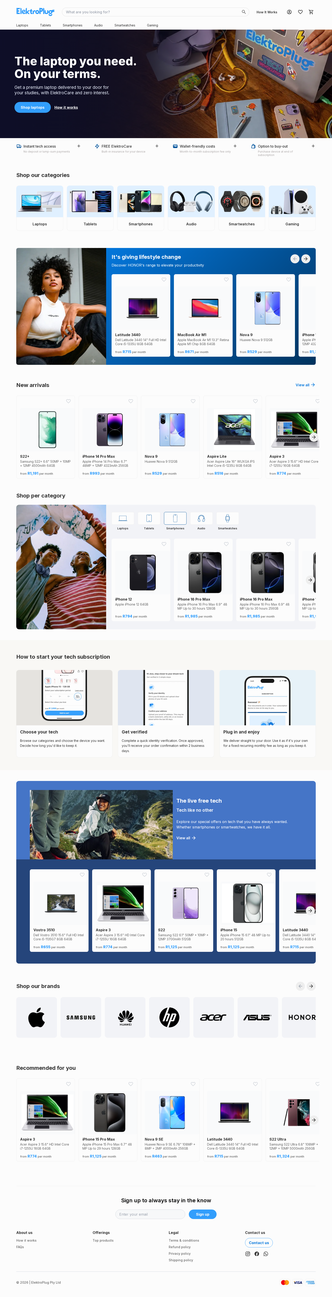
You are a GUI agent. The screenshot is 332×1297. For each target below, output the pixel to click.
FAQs (20, 1247)
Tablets (45, 25)
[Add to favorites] (164, 279)
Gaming (152, 25)
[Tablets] (149, 518)
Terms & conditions (184, 1240)
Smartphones (72, 25)
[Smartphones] (175, 518)
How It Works (267, 12)
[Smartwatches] (227, 518)
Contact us (259, 1242)
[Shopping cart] (311, 12)
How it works (66, 107)
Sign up (202, 1214)
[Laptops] (123, 518)
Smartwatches (125, 25)
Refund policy (180, 1247)
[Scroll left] (294, 258)
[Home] (35, 12)
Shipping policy (181, 1260)
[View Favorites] (300, 12)
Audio (98, 25)
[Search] (244, 12)
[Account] (289, 12)
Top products (103, 1240)
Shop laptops (32, 107)
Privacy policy (180, 1253)
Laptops (22, 25)
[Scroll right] (305, 258)
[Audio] (201, 518)
